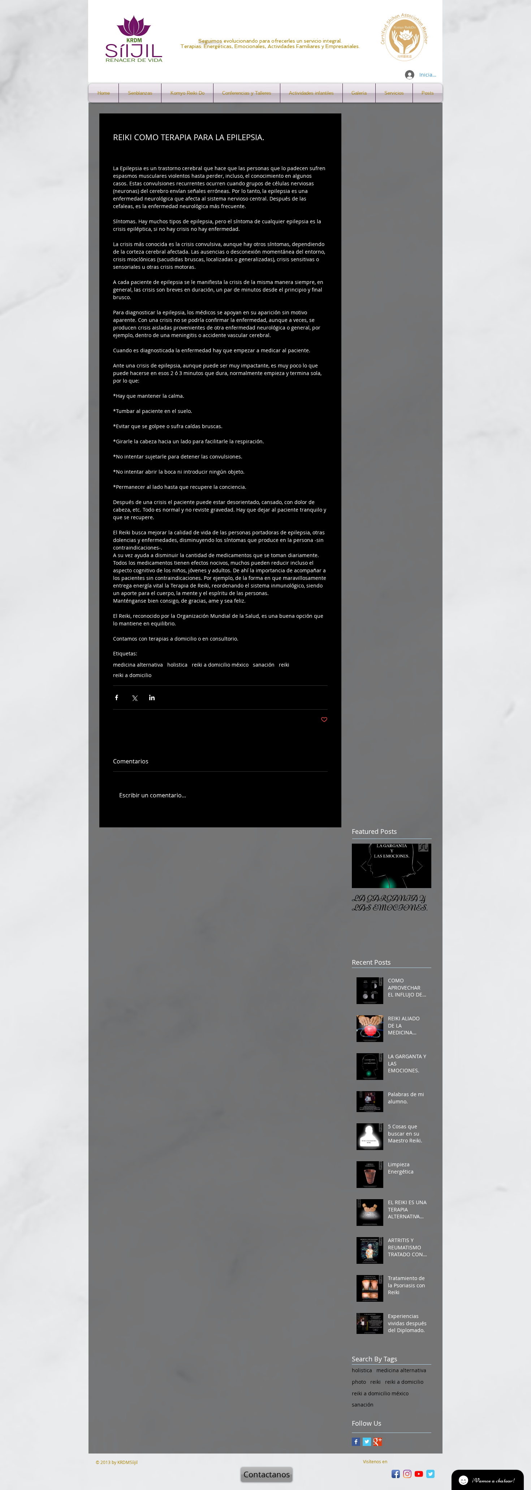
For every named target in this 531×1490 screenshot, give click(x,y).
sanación (264, 665)
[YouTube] (419, 1474)
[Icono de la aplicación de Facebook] (396, 1474)
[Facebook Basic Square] (356, 1442)
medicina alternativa (138, 665)
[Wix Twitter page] (430, 1474)
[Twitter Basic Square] (367, 1442)
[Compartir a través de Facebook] (116, 697)
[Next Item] (419, 865)
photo (359, 1381)
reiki (284, 665)
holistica (177, 665)
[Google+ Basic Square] (378, 1442)
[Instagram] (407, 1474)
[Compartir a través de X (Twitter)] (134, 697)
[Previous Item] (363, 865)
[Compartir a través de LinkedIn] (151, 697)
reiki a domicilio (132, 675)
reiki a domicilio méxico (220, 665)
